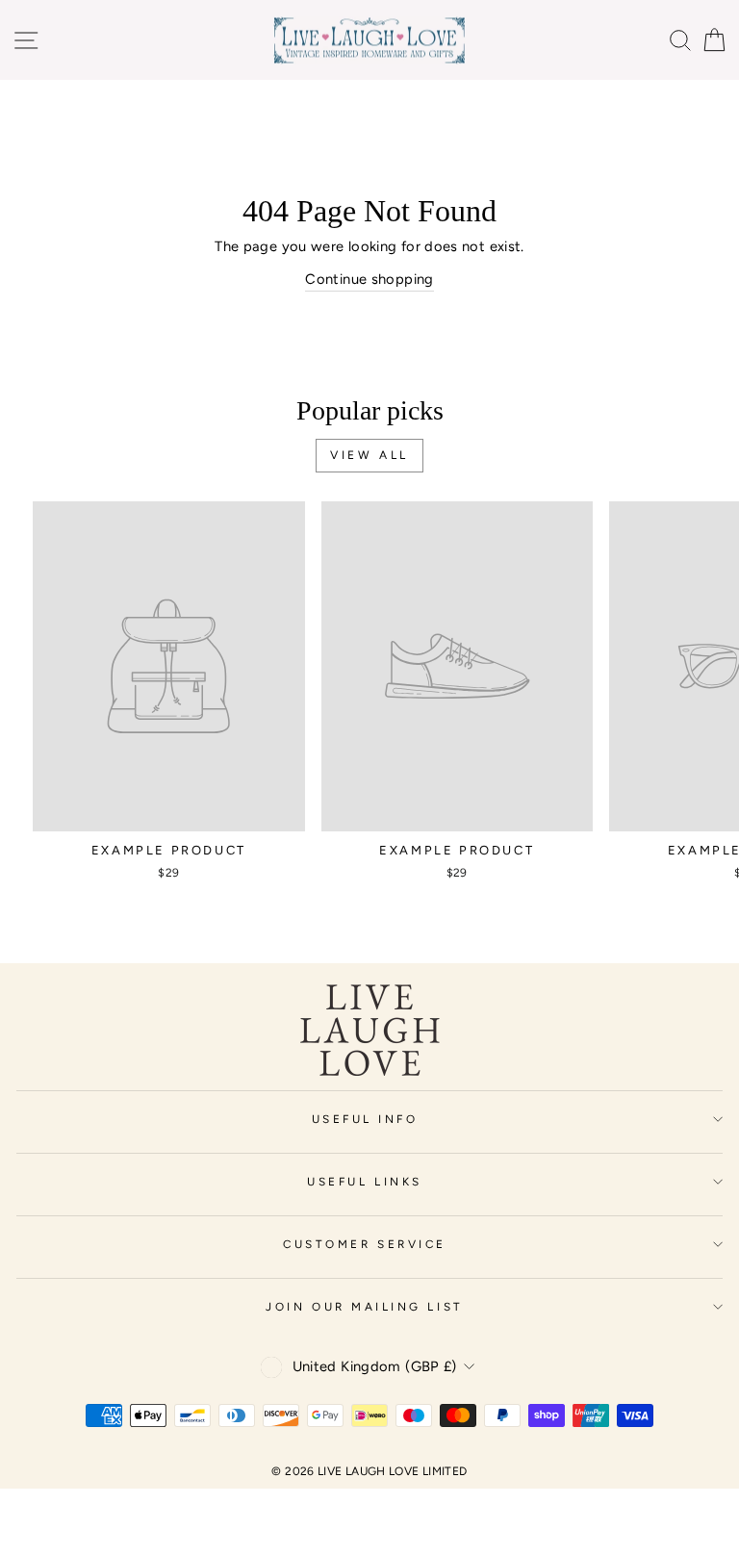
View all (369, 455)
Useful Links (364, 1181)
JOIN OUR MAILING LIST (364, 1306)
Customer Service (364, 1244)
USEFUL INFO (365, 1119)
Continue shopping (369, 279)
